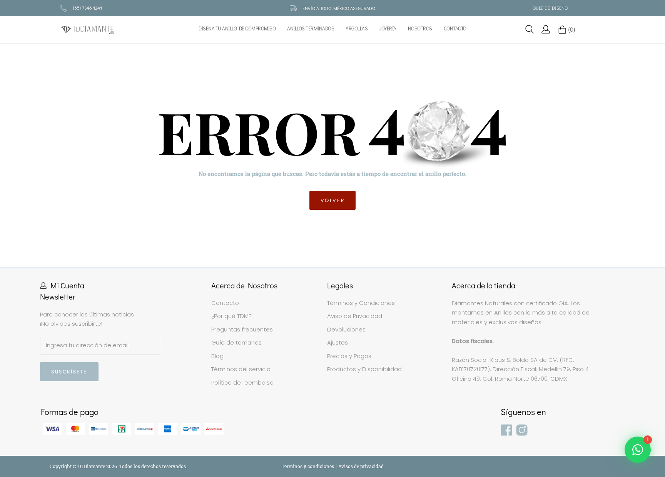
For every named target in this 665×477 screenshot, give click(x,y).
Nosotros (420, 28)
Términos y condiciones (308, 466)
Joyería (387, 28)
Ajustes (337, 342)
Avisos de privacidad (361, 466)
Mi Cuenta (67, 285)
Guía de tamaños (236, 342)
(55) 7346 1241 (87, 8)
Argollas (357, 28)
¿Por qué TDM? (231, 316)
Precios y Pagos (349, 356)
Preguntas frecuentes (242, 329)
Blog (217, 356)
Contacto (455, 28)
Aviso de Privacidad (354, 316)
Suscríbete (69, 371)
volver (333, 200)
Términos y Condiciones (361, 303)
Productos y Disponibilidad (364, 369)
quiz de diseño (550, 8)
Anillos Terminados (310, 28)
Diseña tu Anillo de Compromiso (237, 28)
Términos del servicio (241, 369)
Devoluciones (346, 329)
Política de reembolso (242, 382)
